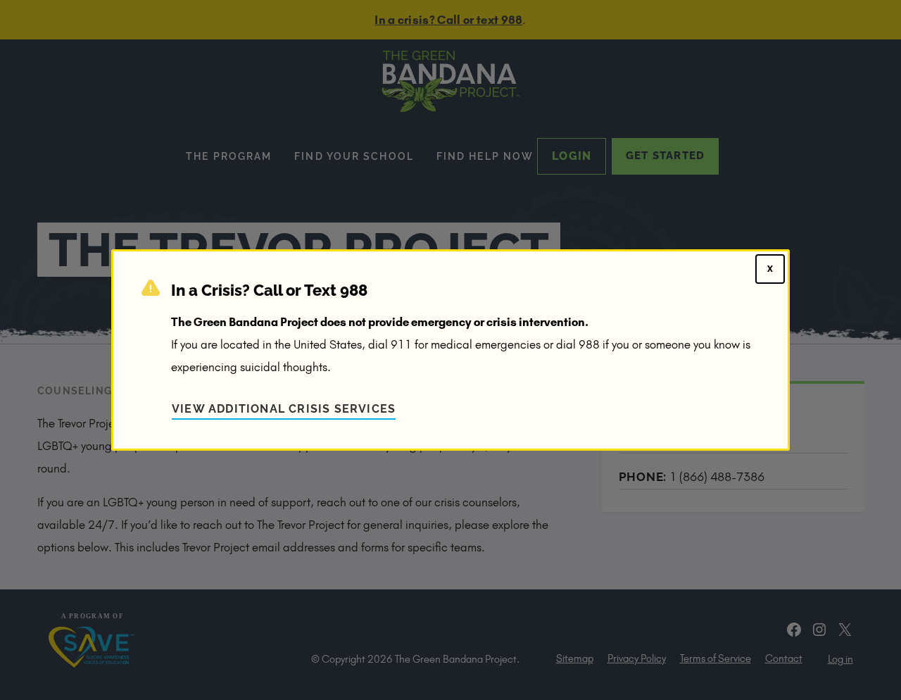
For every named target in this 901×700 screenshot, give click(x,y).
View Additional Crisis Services (284, 408)
